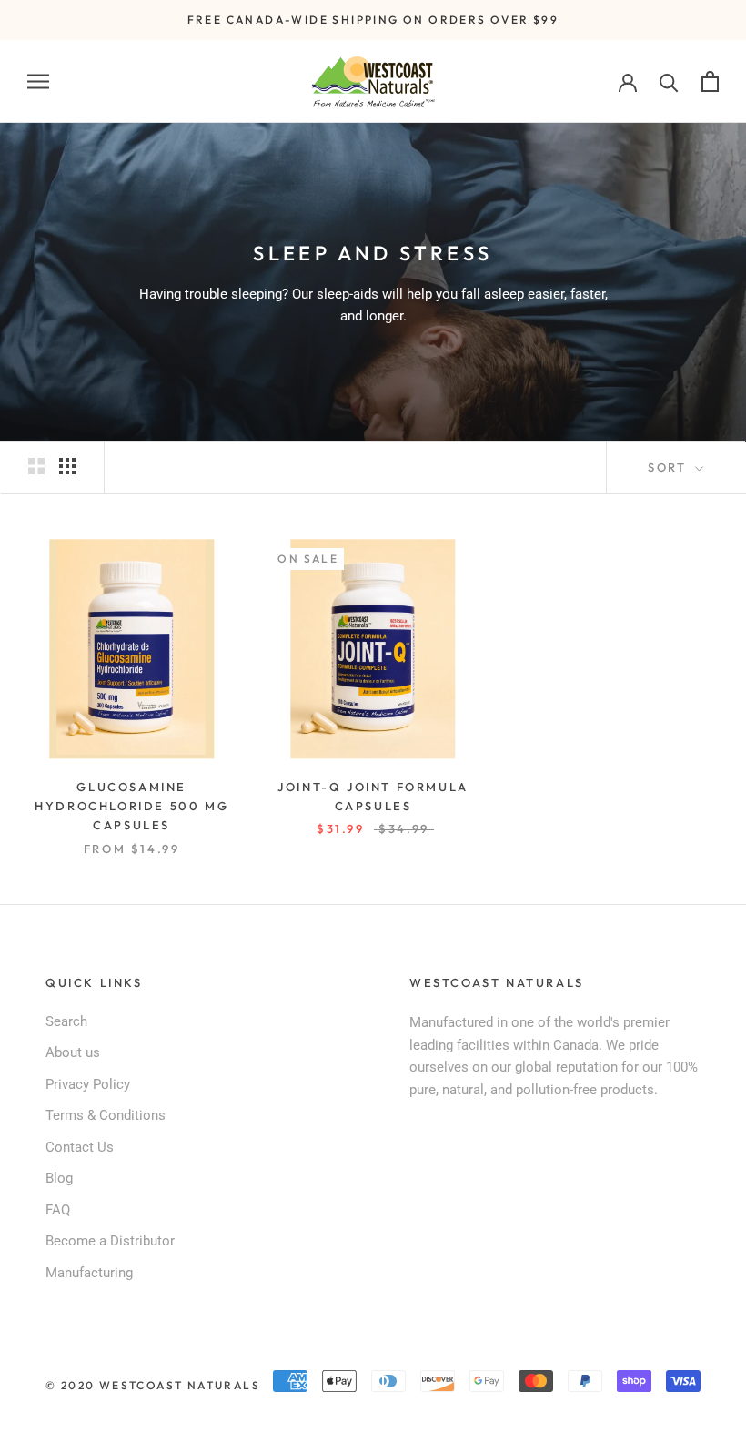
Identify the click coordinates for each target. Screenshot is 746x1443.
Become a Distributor (110, 1241)
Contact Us (79, 1147)
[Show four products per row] (67, 466)
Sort (669, 467)
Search (66, 1021)
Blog (59, 1178)
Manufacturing (89, 1273)
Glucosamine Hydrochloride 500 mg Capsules (131, 806)
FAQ (57, 1210)
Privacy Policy (87, 1084)
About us (72, 1052)
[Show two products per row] (36, 466)
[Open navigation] (38, 81)
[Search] (669, 81)
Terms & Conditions (105, 1115)
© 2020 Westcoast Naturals (152, 1385)
